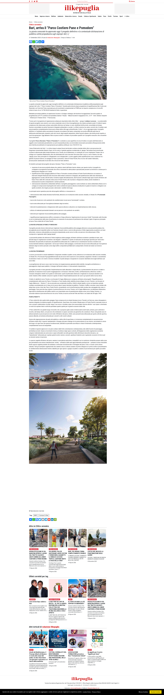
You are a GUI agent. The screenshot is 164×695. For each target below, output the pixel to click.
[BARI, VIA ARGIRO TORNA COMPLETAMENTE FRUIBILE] (77, 538)
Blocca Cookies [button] (143, 692)
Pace (104, 16)
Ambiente (60, 16)
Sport (121, 16)
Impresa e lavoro (45, 16)
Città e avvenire (35, 25)
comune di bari (43, 515)
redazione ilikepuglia (53, 37)
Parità (109, 16)
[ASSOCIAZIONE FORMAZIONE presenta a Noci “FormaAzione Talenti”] (77, 638)
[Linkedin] (37, 1)
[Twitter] (34, 1)
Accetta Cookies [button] (155, 692)
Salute (100, 16)
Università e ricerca (71, 16)
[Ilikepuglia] (82, 8)
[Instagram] (32, 1)
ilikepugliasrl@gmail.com (93, 688)
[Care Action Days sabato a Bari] (38, 588)
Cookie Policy (87, 692)
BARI (35, 515)
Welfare (53, 16)
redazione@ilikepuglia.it (76, 688)
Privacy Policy (96, 692)
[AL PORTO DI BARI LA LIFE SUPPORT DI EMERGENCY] (77, 588)
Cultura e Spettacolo (90, 16)
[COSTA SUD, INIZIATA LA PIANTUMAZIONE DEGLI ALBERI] (97, 538)
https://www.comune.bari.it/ (37, 490)
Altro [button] (127, 16)
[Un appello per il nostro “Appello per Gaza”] (97, 638)
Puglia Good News (82, 1)
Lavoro (70, 649)
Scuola (80, 16)
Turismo (115, 16)
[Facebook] (29, 1)
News (36, 16)
